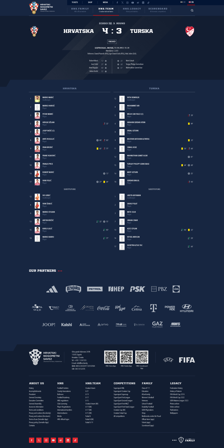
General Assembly (35, 404)
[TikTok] (148, 2)
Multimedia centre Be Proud (151, 416)
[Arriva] (103, 324)
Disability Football (148, 407)
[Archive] (192, 10)
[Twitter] (122, 2)
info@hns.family (82, 363)
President (32, 395)
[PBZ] (159, 289)
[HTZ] (37, 308)
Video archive (174, 407)
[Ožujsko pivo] (73, 289)
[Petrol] (95, 289)
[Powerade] (170, 308)
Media (105, 3)
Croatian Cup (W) (119, 410)
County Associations (64, 391)
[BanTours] (121, 324)
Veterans (145, 401)
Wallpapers (174, 413)
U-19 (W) (88, 407)
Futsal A (88, 416)
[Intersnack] (120, 308)
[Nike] (52, 289)
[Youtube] (132, 2)
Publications (174, 410)
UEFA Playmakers (147, 410)
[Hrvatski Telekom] (153, 308)
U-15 (87, 401)
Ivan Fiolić (47, 181)
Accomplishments (35, 391)
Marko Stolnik (49, 212)
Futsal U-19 (89, 423)
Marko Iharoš (48, 106)
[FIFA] (187, 360)
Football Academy (63, 398)
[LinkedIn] (143, 2)
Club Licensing (62, 404)
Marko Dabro (48, 237)
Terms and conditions (36, 410)
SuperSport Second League (123, 401)
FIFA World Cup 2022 (177, 398)
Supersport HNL (119, 388)
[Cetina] (137, 308)
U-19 (87, 395)
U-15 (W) (88, 413)
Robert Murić (48, 172)
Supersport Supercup (121, 395)
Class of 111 (146, 388)
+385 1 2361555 (80, 360)
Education (145, 391)
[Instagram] (127, 2)
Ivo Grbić (46, 196)
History (31, 388)
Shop (90, 3)
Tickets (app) (146, 423)
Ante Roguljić (48, 139)
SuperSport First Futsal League (124, 407)
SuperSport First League (122, 398)
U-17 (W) (88, 410)
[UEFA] (168, 360)
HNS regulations (62, 401)
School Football (147, 404)
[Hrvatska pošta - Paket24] (54, 308)
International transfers (64, 410)
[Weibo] (138, 2)
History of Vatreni (176, 391)
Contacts (32, 426)
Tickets (75, 3)
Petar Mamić (48, 114)
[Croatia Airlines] (87, 308)
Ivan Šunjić (47, 204)
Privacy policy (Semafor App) (38, 423)
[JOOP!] (48, 324)
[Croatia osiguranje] (70, 308)
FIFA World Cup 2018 (177, 395)
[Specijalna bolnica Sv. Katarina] (139, 324)
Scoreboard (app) (148, 426)
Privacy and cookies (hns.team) (39, 416)
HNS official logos (63, 419)
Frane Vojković (49, 156)
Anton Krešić (48, 220)
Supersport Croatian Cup (122, 391)
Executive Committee (36, 401)
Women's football (148, 398)
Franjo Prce (48, 164)
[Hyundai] (186, 308)
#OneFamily (146, 395)
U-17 (87, 398)
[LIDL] (176, 289)
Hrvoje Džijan (48, 123)
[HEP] (116, 289)
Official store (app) (148, 419)
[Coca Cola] (103, 308)
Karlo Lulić (47, 229)
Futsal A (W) (89, 419)
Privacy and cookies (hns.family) (40, 413)
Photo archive (174, 404)
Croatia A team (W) (91, 404)
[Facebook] (117, 2)
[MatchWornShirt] (175, 324)
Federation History (176, 388)
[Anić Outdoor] (85, 324)
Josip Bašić (47, 131)
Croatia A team (90, 388)
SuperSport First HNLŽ (121, 404)
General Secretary (35, 398)
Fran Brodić (48, 147)
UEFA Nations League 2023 (179, 401)
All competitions (119, 416)
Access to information (36, 407)
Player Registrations (64, 407)
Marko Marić (48, 98)
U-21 (87, 391)
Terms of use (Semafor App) (38, 419)
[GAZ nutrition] (157, 324)
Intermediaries (62, 413)
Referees (60, 395)
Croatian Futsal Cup (120, 413)
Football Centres (62, 388)
